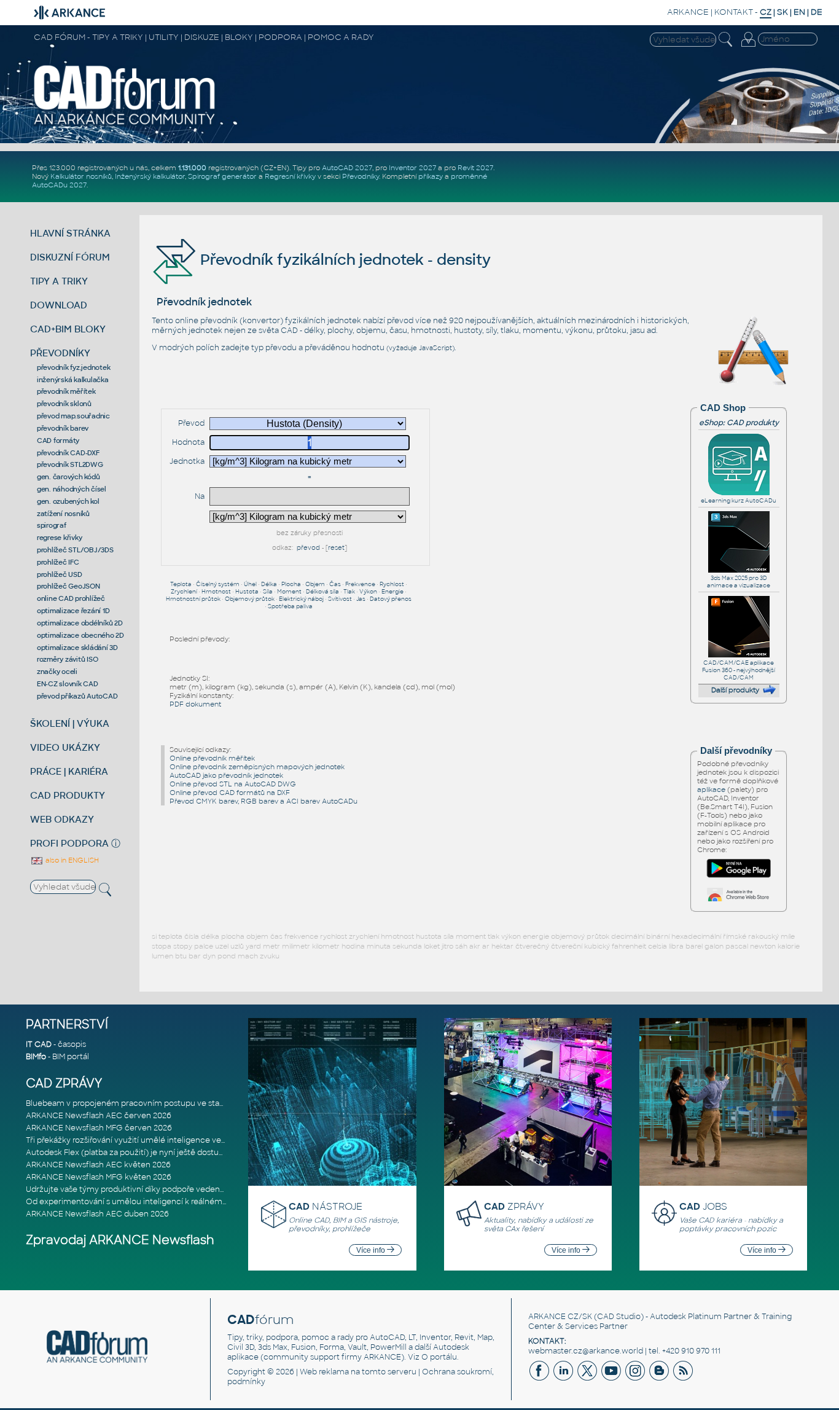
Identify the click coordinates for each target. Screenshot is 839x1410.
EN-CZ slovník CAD (67, 684)
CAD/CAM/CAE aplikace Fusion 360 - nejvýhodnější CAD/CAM (738, 670)
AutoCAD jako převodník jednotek (226, 775)
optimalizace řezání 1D (73, 610)
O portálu (439, 1357)
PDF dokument (195, 704)
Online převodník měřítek (212, 758)
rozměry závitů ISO (67, 659)
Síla (268, 591)
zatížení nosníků (63, 513)
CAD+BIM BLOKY (68, 329)
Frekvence (360, 584)
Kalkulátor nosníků (81, 176)
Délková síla (322, 591)
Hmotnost (216, 591)
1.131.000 (192, 167)
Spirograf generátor (222, 176)
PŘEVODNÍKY (60, 353)
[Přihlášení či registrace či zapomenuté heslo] (748, 46)
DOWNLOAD (58, 305)
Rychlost (392, 584)
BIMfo (36, 1057)
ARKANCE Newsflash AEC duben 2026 (97, 1214)
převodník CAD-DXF (68, 452)
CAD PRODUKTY (67, 795)
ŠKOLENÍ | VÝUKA (69, 723)
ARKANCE (688, 12)
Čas (335, 584)
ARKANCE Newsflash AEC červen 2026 (98, 1116)
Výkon (368, 591)
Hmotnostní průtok (193, 599)
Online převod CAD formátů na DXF (230, 792)
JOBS (703, 1206)
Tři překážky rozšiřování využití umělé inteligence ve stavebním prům (156, 1140)
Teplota (181, 584)
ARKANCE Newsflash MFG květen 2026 (98, 1177)
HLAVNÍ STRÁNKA (70, 233)
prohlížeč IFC (58, 562)
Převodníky (360, 176)
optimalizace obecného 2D (80, 635)
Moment (289, 591)
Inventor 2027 (412, 167)
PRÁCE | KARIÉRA (69, 771)
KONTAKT (733, 12)
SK (782, 12)
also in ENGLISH (71, 860)
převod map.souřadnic (73, 416)
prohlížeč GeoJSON (68, 586)
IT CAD (39, 1044)
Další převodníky (736, 751)
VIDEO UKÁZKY (65, 747)
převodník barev (62, 428)
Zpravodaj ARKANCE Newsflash (120, 1240)
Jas (360, 599)
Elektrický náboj (301, 599)
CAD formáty (58, 440)
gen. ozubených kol (68, 501)
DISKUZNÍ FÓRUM (70, 257)
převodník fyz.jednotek (74, 367)
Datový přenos (391, 599)
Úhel (250, 584)
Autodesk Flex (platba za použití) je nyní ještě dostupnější (133, 1152)
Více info (371, 1250)
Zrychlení (184, 591)
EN (799, 12)
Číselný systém (218, 584)
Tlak (349, 591)
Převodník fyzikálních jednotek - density (344, 259)
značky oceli (57, 671)
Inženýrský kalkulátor (150, 176)
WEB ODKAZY (62, 819)
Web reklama (324, 1372)
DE (816, 12)
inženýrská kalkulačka (73, 379)
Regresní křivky (290, 176)
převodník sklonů (64, 403)
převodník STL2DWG (70, 464)
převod (308, 548)
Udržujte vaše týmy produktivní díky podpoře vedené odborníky (145, 1189)
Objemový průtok (250, 599)
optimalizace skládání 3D (77, 647)
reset (336, 548)
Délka (269, 584)
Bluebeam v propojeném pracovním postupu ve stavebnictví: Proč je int (160, 1103)
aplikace (711, 789)
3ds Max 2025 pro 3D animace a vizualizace (738, 581)
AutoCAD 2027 (347, 167)
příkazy (430, 176)
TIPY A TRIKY (59, 281)
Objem (315, 584)
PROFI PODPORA (69, 843)
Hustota (247, 591)
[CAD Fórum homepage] (125, 124)
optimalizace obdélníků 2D (80, 623)
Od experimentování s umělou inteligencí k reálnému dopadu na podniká (163, 1202)
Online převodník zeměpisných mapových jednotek (257, 766)
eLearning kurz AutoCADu (738, 500)
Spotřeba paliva (290, 606)
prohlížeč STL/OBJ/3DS (75, 550)
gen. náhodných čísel (71, 489)
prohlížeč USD (59, 574)
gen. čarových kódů (68, 476)
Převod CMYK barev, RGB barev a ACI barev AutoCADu (263, 801)
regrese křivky (59, 537)
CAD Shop (723, 408)
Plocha (291, 584)
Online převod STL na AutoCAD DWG (233, 784)
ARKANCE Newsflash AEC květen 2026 (98, 1165)
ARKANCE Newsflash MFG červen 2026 (99, 1128)
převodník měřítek (66, 391)
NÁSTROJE (325, 1206)
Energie (392, 591)
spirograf (51, 525)
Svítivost (340, 599)
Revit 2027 (475, 167)
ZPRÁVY (514, 1206)
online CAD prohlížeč (71, 598)
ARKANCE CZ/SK (560, 1317)
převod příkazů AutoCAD (77, 696)
